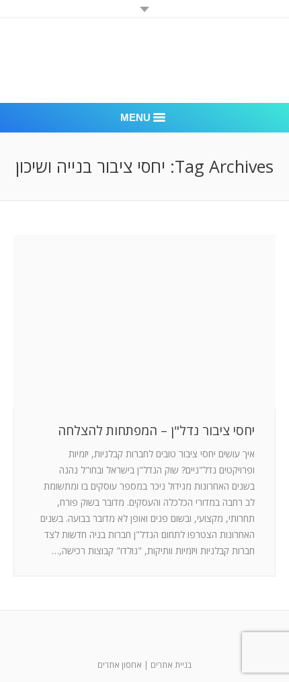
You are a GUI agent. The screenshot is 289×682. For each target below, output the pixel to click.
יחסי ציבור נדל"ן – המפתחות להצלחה (156, 430)
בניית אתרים (171, 665)
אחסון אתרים (119, 665)
